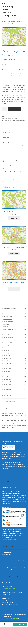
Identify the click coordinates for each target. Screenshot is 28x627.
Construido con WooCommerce (10, 618)
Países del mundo (8, 316)
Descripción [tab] (5, 128)
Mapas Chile (6, 360)
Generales (7, 324)
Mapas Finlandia (8, 371)
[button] (24, 29)
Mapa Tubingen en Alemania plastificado (16, 120)
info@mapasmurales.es (11, 539)
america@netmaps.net (11, 588)
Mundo (5, 311)
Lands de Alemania (9, 326)
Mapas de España (8, 319)
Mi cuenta (4, 624)
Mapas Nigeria (7, 376)
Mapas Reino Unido (8, 340)
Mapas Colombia (8, 306)
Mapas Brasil (7, 355)
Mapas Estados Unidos (9, 368)
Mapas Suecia (7, 387)
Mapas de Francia (8, 332)
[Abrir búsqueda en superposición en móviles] (14, 401)
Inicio (5, 21)
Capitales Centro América (10, 308)
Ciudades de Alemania (12, 118)
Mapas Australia (7, 347)
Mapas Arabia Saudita (9, 342)
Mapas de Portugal (8, 337)
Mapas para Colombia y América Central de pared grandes (9, 9)
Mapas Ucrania (7, 389)
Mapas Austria (7, 350)
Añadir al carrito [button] (14, 218)
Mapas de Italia (7, 334)
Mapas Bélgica (7, 353)
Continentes (6, 313)
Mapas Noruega (7, 379)
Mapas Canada (7, 358)
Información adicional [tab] (8, 132)
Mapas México (7, 374)
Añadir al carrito (14, 109)
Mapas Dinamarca (8, 363)
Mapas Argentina (8, 345)
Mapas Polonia (7, 384)
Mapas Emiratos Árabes (9, 366)
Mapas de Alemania (11, 21)
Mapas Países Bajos (8, 381)
